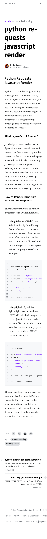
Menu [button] (12, 3)
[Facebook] (19, 433)
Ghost (21, 522)
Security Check (12, 444)
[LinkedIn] (25, 433)
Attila (33, 522)
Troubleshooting (19, 439)
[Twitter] (13, 433)
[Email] (31, 433)
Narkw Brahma (16, 65)
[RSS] (40, 510)
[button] (41, 3)
